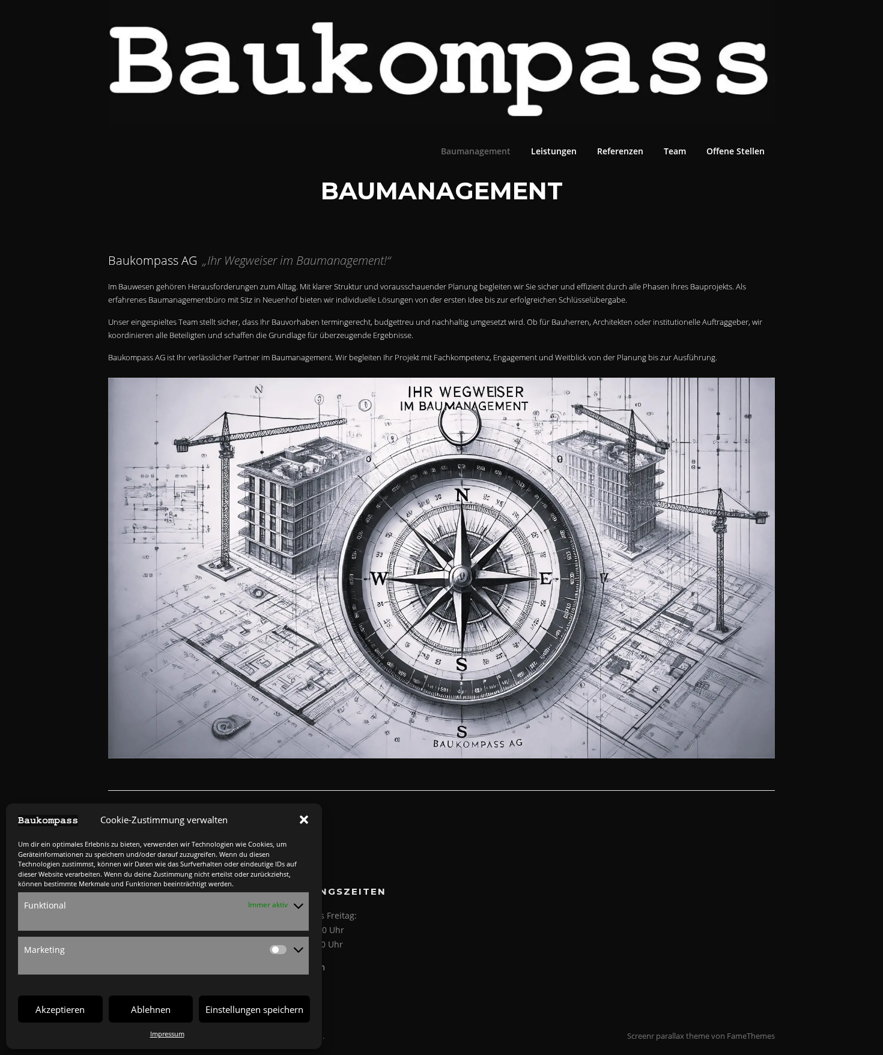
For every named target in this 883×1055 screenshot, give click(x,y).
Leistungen (554, 151)
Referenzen (620, 151)
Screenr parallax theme (668, 1035)
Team (675, 151)
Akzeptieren (60, 1009)
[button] (304, 820)
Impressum (167, 1033)
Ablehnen (151, 1009)
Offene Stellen (735, 151)
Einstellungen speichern (254, 1009)
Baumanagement (476, 151)
